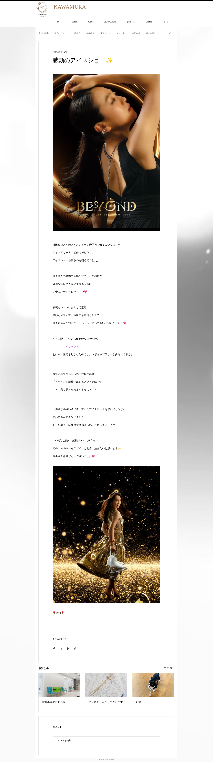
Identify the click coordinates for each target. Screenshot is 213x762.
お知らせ (136, 33)
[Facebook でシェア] (54, 648)
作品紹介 (90, 33)
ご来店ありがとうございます (106, 702)
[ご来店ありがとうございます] (106, 685)
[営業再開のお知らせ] (59, 685)
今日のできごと (61, 33)
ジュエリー (121, 33)
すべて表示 (169, 668)
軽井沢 (77, 33)
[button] (170, 33)
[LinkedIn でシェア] (68, 648)
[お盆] (153, 685)
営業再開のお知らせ (53, 702)
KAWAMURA (70, 7)
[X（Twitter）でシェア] (61, 648)
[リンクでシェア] (75, 648)
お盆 (138, 702)
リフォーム (105, 33)
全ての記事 (43, 33)
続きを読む (151, 33)
